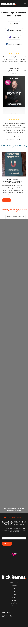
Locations (14, 603)
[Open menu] (25, 3)
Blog (14, 588)
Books (14, 594)
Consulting (14, 586)
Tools (14, 591)
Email (3, 538)
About (14, 597)
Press (14, 600)
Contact (14, 606)
